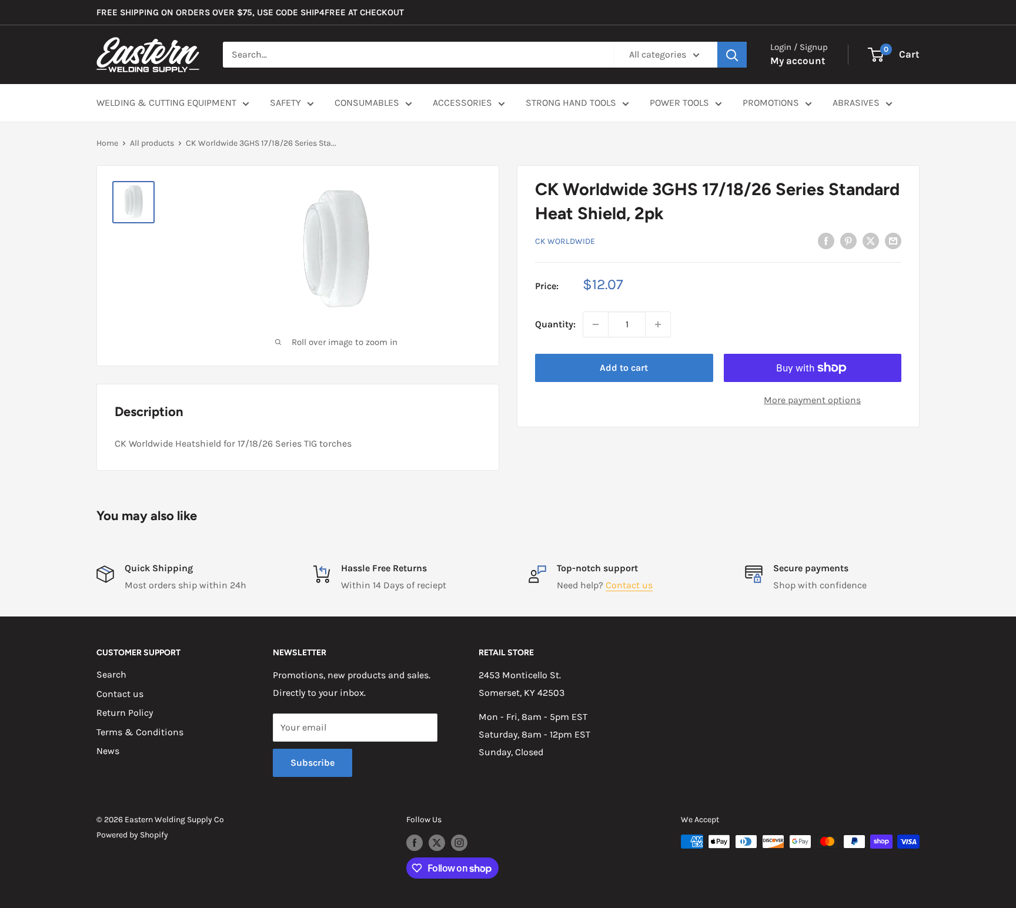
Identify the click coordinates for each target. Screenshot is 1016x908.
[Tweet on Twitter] (871, 240)
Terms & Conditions (139, 732)
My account (797, 60)
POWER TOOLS (679, 102)
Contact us (629, 585)
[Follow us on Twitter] (437, 843)
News (107, 750)
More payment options (812, 400)
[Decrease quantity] (595, 324)
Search (111, 674)
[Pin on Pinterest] (848, 240)
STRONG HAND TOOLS (571, 102)
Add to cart (624, 367)
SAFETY (285, 102)
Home (107, 143)
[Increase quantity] (658, 324)
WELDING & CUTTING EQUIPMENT (166, 102)
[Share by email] (893, 240)
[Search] (732, 55)
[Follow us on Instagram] (459, 843)
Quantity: (555, 324)
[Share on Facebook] (826, 240)
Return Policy (124, 712)
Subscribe (312, 762)
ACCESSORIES (462, 102)
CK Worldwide (565, 241)
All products (152, 143)
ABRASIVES (856, 102)
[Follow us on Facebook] (414, 843)
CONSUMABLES (367, 102)
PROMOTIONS (771, 102)
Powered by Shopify (132, 835)
